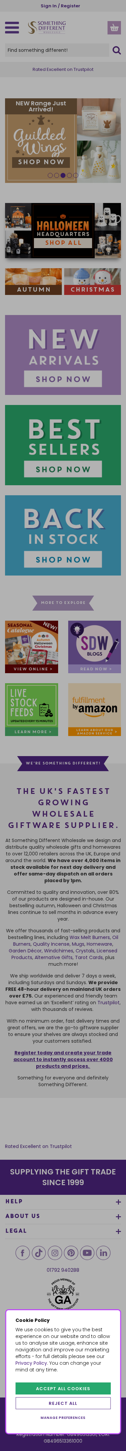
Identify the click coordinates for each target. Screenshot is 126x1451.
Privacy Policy (31, 1363)
